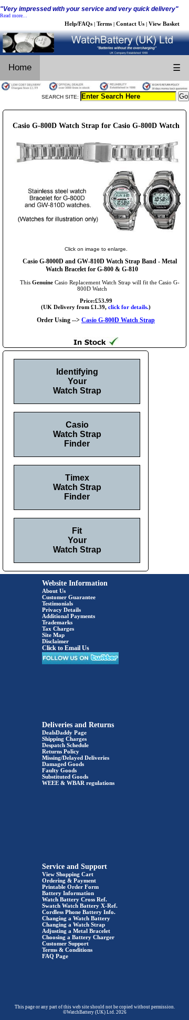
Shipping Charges (64, 739)
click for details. (128, 307)
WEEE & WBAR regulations (78, 783)
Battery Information (68, 893)
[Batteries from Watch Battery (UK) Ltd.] (94, 53)
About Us (54, 591)
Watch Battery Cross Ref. (74, 899)
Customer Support (65, 943)
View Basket (164, 23)
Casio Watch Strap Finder (77, 434)
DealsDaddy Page (64, 732)
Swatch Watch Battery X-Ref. (80, 905)
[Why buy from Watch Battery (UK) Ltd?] (94, 89)
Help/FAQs (78, 23)
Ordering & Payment (69, 880)
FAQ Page (55, 956)
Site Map (53, 635)
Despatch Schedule (65, 745)
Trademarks (57, 622)
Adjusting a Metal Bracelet (76, 931)
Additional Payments (68, 616)
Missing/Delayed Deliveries (75, 758)
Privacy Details (61, 610)
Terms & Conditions (67, 950)
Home (20, 67)
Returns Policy (60, 751)
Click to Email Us (65, 648)
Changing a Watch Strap (73, 924)
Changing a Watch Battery (76, 918)
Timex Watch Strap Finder (77, 487)
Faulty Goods (59, 770)
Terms (104, 23)
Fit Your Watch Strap (77, 540)
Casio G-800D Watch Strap (118, 320)
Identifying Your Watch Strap (77, 381)
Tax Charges (58, 628)
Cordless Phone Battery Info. (79, 912)
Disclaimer (55, 641)
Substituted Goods (65, 776)
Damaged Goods (63, 764)
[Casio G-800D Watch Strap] (95, 238)
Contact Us (130, 23)
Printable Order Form (70, 887)
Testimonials (57, 603)
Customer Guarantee (69, 597)
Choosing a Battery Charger (78, 937)
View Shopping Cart (67, 874)
